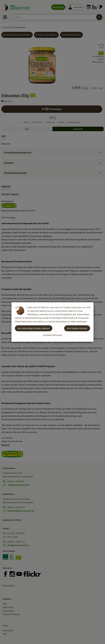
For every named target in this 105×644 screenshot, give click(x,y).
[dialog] (52, 322)
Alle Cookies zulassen (77, 328)
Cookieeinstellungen (52, 335)
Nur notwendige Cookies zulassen (33, 328)
